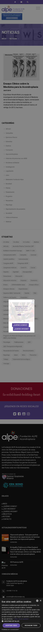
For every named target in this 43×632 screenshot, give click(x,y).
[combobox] (37, 601)
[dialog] (21, 615)
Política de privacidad (20, 619)
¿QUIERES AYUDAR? (21, 329)
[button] (21, 621)
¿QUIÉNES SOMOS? (20, 325)
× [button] (40, 601)
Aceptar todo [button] (11, 625)
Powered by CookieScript (10, 629)
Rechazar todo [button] (31, 625)
